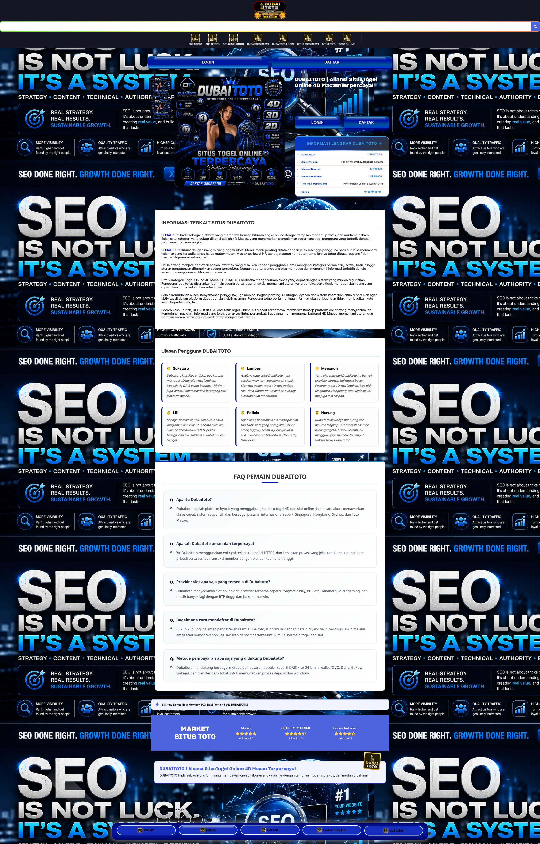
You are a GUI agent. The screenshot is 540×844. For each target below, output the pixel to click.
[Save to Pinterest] (198, 819)
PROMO (149, 830)
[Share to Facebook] (174, 819)
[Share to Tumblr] (221, 819)
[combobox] (265, 26)
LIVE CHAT (396, 830)
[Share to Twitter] (162, 819)
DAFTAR (332, 62)
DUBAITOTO (170, 235)
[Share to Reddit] (209, 819)
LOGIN (208, 62)
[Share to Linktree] (186, 819)
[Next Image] (281, 132)
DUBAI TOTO (170, 250)
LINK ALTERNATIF (334, 830)
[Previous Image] (177, 132)
